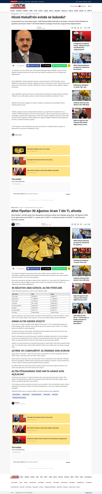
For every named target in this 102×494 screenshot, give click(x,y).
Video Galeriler (33, 482)
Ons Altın (41, 487)
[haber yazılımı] (88, 492)
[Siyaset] (81, 36)
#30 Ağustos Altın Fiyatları (19, 397)
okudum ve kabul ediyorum (25, 193)
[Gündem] (81, 58)
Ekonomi (21, 207)
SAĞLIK (81, 10)
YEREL (31, 10)
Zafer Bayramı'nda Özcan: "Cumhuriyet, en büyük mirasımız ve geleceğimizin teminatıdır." (81, 319)
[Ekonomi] (81, 95)
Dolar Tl (78, 487)
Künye (20, 482)
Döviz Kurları (21, 1)
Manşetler (85, 1)
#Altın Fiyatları (16, 394)
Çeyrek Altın (35, 487)
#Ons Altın (55, 394)
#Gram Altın (47, 394)
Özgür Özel (59, 487)
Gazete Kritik (15, 13)
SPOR (35, 10)
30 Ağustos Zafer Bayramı (50, 487)
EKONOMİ (19, 10)
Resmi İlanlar (72, 482)
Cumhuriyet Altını (14, 487)
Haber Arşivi (41, 1)
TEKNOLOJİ (64, 10)
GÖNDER (68, 194)
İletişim (89, 1)
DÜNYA (41, 10)
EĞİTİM (76, 10)
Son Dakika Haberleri (90, 482)
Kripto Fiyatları (34, 1)
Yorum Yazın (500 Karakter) (18, 181)
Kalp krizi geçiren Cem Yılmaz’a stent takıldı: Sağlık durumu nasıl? (80, 122)
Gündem (21, 13)
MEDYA (71, 10)
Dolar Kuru (65, 487)
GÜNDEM (25, 10)
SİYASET (12, 10)
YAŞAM (46, 10)
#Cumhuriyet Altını (36, 394)
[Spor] (81, 77)
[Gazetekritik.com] (14, 477)
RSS (13, 492)
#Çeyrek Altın (26, 394)
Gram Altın (21, 487)
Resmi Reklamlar (88, 477)
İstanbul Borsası (80, 482)
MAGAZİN (57, 10)
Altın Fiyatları (27, 1)
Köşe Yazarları (79, 1)
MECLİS (51, 10)
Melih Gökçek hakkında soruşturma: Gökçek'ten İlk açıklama (81, 67)
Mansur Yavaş (71, 487)
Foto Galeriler (41, 482)
